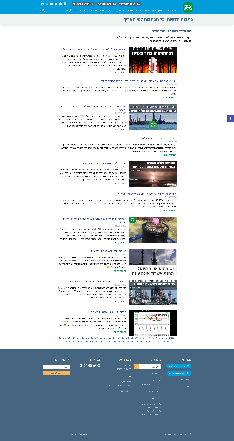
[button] (230, 118)
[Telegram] (60, 4)
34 (141, 341)
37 (127, 341)
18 (101, 337)
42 (105, 341)
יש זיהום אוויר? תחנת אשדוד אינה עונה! (108, 251)
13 (123, 337)
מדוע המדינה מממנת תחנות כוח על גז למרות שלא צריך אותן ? (97, 281)
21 (87, 337)
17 (105, 337)
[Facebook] (64, 4)
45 (91, 341)
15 (114, 337)
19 (96, 337)
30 (158, 341)
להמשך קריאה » (119, 72)
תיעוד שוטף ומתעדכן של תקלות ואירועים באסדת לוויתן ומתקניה (147, 193)
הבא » (67, 341)
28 (168, 341)
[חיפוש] (136, 366)
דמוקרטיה (83, 10)
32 (150, 341)
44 (96, 341)
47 (82, 341)
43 (100, 341)
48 (77, 341)
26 (64, 337)
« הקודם (172, 337)
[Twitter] (56, 4)
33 (145, 341)
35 (136, 341)
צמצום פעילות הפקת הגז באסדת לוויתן (159, 138)
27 (60, 337)
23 (78, 337)
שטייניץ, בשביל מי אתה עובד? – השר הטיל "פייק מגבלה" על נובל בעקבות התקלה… (137, 80)
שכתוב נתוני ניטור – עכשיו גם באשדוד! (108, 312)
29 (163, 341)
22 (83, 337)
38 (123, 341)
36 (132, 341)
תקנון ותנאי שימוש (79, 434)
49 (73, 341)
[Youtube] (51, 4)
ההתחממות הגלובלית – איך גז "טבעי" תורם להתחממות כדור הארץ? (94, 49)
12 (127, 337)
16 (110, 337)
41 (109, 341)
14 (119, 337)
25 (69, 337)
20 (92, 337)
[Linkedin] (42, 4)
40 (114, 341)
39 (119, 341)
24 (73, 337)
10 (136, 337)
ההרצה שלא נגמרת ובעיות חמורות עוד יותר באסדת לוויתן (99, 163)
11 (132, 337)
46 (87, 341)
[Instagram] (47, 4)
